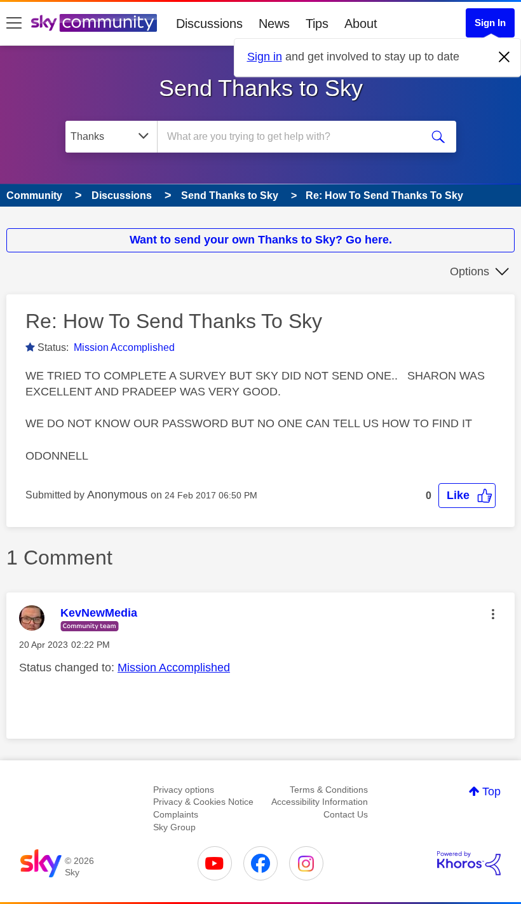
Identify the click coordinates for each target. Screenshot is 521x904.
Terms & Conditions (329, 789)
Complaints (175, 814)
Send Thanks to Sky (261, 88)
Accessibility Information (319, 802)
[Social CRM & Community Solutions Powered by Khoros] (469, 863)
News (274, 24)
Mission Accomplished (124, 347)
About (360, 24)
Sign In (490, 22)
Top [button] (491, 791)
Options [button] (469, 271)
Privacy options (183, 789)
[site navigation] (14, 23)
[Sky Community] (94, 22)
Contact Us (345, 814)
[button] (467, 495)
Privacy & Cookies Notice (203, 802)
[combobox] (292, 137)
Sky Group (174, 827)
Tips (317, 24)
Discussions (209, 24)
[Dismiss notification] (504, 57)
